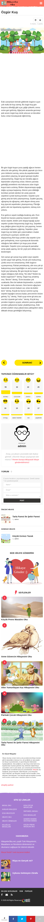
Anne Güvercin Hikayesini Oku (16, 656)
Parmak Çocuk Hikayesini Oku (16, 715)
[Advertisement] (22, 78)
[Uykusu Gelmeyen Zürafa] (5, 876)
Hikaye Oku (6, 817)
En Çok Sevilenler (9, 891)
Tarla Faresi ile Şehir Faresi (26, 516)
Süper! (38, 396)
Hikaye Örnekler (9, 821)
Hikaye (35, 769)
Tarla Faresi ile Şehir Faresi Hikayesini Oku (20, 743)
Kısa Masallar (30, 815)
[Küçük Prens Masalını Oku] (22, 607)
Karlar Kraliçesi (9, 809)
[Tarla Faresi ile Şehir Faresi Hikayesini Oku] (22, 730)
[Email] (7, 895)
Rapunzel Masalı (31, 811)
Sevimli (5, 396)
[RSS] (12, 895)
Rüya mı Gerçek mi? (22, 861)
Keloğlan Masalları (6, 826)
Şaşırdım (38, 418)
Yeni (21, 891)
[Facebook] (2, 895)
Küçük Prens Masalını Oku (14, 619)
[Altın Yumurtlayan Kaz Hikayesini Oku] (22, 673)
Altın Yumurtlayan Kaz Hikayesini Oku (20, 687)
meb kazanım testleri (21, 852)
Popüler (28, 891)
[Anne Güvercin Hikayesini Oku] (22, 639)
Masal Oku (6, 805)
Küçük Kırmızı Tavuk (22, 536)
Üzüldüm (17, 396)
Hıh (28, 418)
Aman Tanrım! (16, 418)
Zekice (28, 396)
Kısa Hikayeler (8, 813)
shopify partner (7, 785)
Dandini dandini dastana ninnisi (30, 820)
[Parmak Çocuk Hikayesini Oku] (22, 703)
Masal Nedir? (6, 852)
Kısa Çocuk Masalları (28, 806)
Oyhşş (5, 418)
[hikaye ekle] (22, 571)
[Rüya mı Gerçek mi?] (5, 864)
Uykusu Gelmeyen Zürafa (25, 873)
